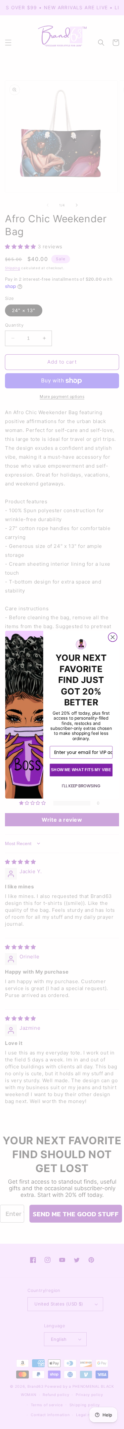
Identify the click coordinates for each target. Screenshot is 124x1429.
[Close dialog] (112, 637)
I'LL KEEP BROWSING (81, 786)
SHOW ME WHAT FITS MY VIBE (81, 770)
